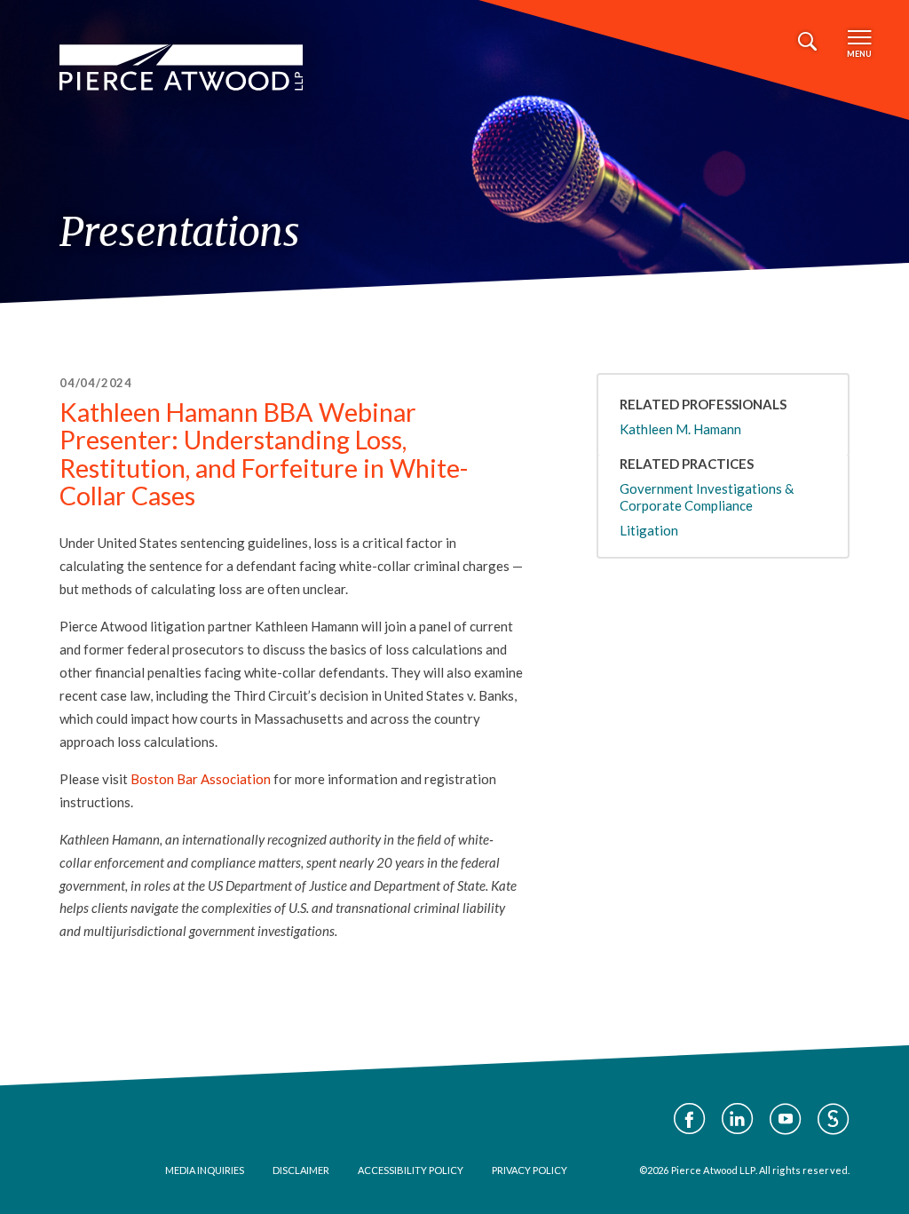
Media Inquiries (204, 1170)
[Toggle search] (807, 41)
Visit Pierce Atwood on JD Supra (834, 1119)
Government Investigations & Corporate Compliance (707, 496)
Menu (859, 54)
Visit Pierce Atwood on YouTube (786, 1119)
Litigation (649, 530)
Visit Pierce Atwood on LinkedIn (738, 1119)
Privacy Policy (529, 1170)
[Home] (181, 67)
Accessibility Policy (410, 1170)
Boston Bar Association (200, 779)
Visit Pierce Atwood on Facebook (690, 1119)
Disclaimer (301, 1170)
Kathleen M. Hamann (680, 429)
